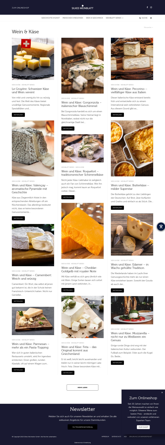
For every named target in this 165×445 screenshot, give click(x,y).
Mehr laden (82, 387)
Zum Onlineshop (20, 8)
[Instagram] (151, 7)
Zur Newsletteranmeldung (82, 427)
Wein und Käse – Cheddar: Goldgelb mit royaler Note (79, 269)
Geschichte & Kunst (50, 18)
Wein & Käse (16, 85)
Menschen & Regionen (73, 18)
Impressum (105, 436)
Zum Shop (143, 427)
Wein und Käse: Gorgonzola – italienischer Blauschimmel (81, 104)
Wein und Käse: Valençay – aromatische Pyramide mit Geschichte (30, 189)
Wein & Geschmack (94, 18)
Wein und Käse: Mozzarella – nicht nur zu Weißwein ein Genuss (130, 337)
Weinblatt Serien (113, 18)
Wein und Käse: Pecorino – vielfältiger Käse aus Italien (129, 90)
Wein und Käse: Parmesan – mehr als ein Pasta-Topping (30, 345)
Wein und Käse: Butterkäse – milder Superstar (130, 187)
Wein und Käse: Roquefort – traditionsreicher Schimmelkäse (82, 173)
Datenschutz (116, 436)
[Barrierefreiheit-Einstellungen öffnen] (161, 227)
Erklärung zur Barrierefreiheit (140, 436)
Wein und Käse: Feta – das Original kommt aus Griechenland (79, 350)
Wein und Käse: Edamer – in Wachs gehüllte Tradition (130, 266)
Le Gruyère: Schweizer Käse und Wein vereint (30, 90)
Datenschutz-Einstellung (82, 442)
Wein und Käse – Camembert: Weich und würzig (32, 276)
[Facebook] (147, 7)
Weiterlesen (18, 115)
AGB (125, 436)
